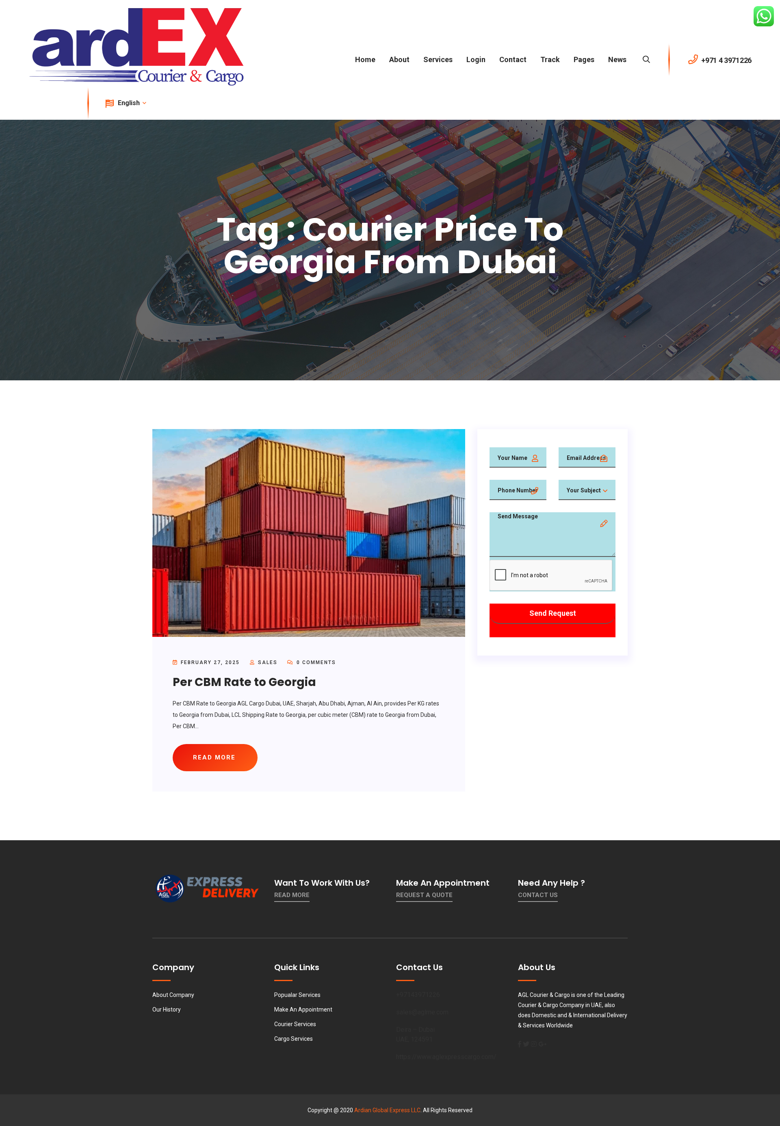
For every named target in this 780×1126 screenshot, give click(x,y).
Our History (166, 1009)
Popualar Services (297, 995)
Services (438, 59)
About (399, 59)
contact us (538, 895)
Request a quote (424, 895)
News (617, 59)
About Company (173, 995)
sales (267, 662)
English (129, 103)
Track (550, 59)
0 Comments (315, 662)
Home (365, 59)
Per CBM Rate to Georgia (244, 682)
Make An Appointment (303, 1009)
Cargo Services (293, 1038)
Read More (292, 895)
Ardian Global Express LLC (387, 1110)
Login (475, 59)
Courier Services (295, 1024)
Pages (584, 59)
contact (512, 59)
